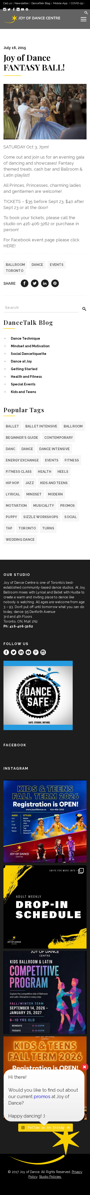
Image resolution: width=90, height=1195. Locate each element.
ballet (12, 426)
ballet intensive (41, 426)
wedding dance (20, 539)
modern (55, 494)
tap (9, 528)
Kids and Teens (23, 392)
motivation (16, 505)
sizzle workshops (40, 517)
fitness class (19, 471)
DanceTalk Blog (40, 3)
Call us (7, 3)
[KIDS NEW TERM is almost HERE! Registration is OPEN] (45, 821)
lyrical (13, 494)
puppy (11, 517)
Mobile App (60, 3)
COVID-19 (77, 3)
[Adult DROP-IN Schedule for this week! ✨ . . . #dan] (45, 907)
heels (62, 471)
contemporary (58, 437)
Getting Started (24, 369)
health (44, 471)
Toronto (14, 271)
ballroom (15, 265)
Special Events (23, 384)
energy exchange (22, 460)
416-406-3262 (21, 626)
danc (10, 449)
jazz (29, 483)
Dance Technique (25, 338)
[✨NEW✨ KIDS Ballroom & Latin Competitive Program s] (45, 992)
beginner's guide (22, 437)
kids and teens (54, 483)
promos (67, 505)
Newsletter (22, 3)
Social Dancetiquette (28, 354)
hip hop (12, 483)
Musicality (43, 505)
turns (48, 528)
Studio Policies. (50, 1177)
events (56, 265)
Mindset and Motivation (30, 346)
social (70, 517)
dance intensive (54, 449)
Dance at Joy (21, 361)
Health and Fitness (26, 376)
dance (37, 265)
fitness (72, 460)
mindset (34, 494)
